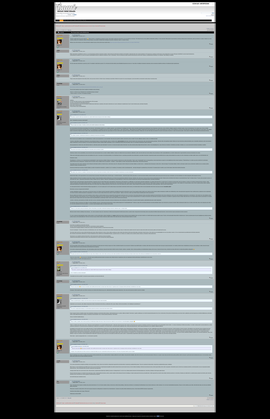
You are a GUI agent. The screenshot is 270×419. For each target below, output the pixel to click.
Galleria (58, 70)
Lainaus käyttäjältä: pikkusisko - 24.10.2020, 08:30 (79, 284)
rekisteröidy (72, 13)
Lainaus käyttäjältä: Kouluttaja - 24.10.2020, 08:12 (78, 251)
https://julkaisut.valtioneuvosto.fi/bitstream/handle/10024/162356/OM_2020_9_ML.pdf (86, 87)
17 (66, 30)
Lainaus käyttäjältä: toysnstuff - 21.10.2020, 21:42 (78, 122)
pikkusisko (59, 35)
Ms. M (58, 262)
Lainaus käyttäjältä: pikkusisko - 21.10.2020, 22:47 (79, 133)
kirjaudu (68, 13)
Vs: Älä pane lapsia (76, 34)
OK (158, 416)
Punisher (59, 96)
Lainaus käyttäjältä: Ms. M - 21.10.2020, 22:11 (78, 114)
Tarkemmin (162, 416)
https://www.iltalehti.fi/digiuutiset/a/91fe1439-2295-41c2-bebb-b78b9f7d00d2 (124, 42)
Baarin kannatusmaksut (210, 15)
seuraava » (212, 28)
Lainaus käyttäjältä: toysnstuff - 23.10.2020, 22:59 (78, 265)
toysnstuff (59, 111)
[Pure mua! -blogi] (57, 47)
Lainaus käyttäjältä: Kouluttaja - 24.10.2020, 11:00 (78, 344)
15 (64, 30)
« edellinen (208, 28)
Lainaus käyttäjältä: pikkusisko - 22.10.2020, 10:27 (79, 147)
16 (65, 30)
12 (60, 30)
